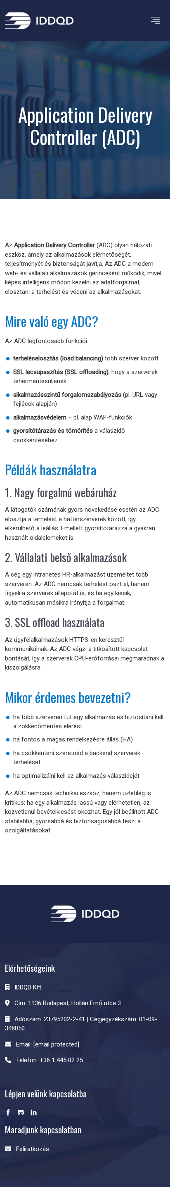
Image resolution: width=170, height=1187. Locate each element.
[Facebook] (8, 1113)
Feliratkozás (32, 1149)
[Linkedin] (34, 1113)
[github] (21, 1113)
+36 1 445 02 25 (61, 1060)
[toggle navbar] (155, 20)
